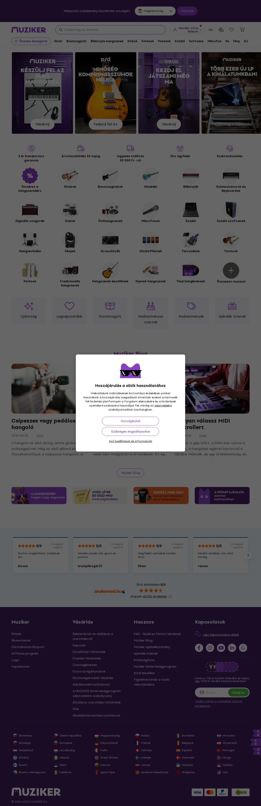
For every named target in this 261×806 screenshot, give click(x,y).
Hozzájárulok (130, 421)
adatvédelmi (163, 405)
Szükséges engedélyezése (130, 431)
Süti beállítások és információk (130, 441)
